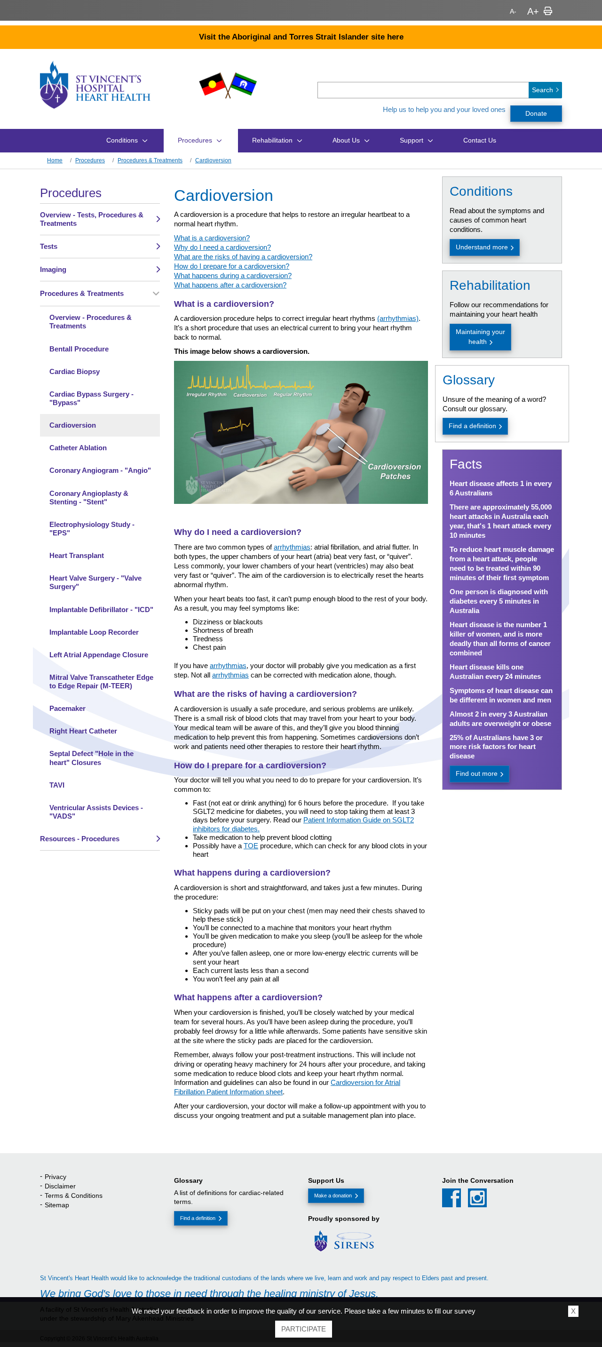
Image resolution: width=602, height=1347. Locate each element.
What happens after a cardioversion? (230, 285)
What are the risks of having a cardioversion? (243, 257)
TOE (251, 846)
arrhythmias (292, 547)
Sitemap (57, 1205)
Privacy (55, 1176)
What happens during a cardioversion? (233, 275)
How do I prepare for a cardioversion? (231, 266)
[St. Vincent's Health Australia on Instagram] (477, 1197)
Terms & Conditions (74, 1195)
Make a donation (333, 1195)
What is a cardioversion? (212, 238)
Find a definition (472, 426)
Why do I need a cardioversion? (222, 247)
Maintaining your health (480, 336)
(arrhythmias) (398, 318)
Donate (536, 113)
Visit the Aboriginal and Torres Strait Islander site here (301, 36)
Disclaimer (60, 1186)
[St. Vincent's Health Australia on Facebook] (451, 1197)
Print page (548, 11)
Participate (303, 1329)
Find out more (477, 773)
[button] (472, 110)
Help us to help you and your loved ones (444, 109)
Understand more (482, 247)
